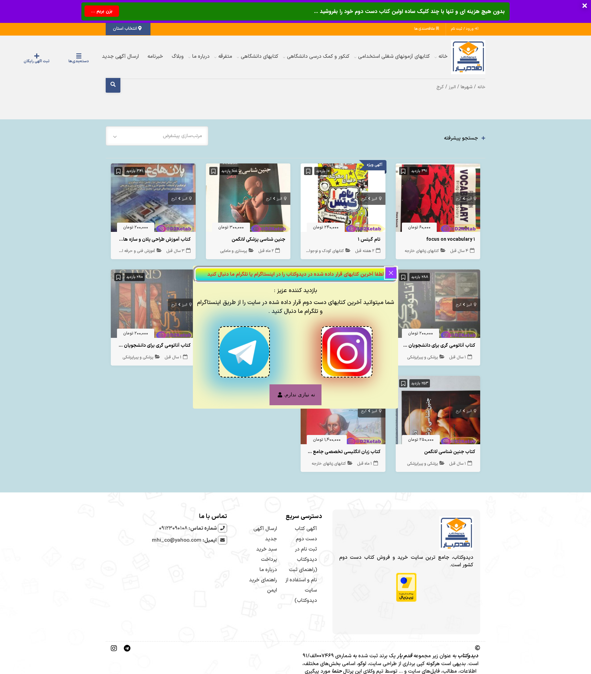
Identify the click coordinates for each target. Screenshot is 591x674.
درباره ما (201, 57)
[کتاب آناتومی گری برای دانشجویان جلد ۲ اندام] (153, 305)
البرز (452, 87)
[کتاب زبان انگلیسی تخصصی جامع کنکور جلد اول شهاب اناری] (343, 411)
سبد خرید (266, 549)
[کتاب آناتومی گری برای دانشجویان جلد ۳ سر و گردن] (438, 305)
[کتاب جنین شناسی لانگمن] (438, 411)
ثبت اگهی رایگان (57, 61)
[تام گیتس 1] (343, 199)
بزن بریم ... (102, 11)
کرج (458, 199)
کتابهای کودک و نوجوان (325, 251)
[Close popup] (390, 272)
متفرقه (225, 57)
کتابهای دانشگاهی (259, 57)
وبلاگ (178, 57)
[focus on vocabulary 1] (438, 199)
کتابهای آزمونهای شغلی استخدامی (394, 57)
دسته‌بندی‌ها (85, 61)
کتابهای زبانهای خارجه (422, 251)
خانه (443, 57)
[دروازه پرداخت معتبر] (406, 587)
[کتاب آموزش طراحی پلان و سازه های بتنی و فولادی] (153, 199)
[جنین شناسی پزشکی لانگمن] (248, 199)
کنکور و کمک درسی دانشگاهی (318, 57)
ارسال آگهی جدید (120, 57)
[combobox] (157, 136)
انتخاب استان (125, 28)
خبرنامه (155, 57)
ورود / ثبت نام (463, 29)
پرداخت (269, 560)
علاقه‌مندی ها (425, 29)
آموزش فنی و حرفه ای (137, 251)
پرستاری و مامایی (233, 251)
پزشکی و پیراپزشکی (422, 357)
